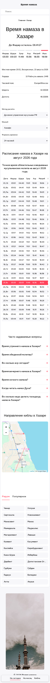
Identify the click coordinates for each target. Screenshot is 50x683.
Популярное (19, 496)
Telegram (31, 482)
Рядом (6, 496)
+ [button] (6, 426)
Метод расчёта (8, 109)
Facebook (18, 482)
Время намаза (29, 4)
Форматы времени (10, 135)
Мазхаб (5, 122)
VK (12, 482)
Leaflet (32, 471)
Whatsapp (38, 482)
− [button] (6, 432)
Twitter (25, 482)
